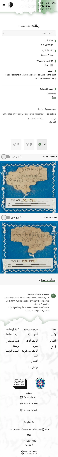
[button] (47, 7)
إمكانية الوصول (29, 422)
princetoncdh (31, 410)
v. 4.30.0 (29, 445)
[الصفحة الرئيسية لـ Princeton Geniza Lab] (38, 383)
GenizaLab (29, 397)
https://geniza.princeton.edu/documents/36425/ (28, 307)
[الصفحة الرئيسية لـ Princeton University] (29, 452)
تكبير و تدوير (16, 156)
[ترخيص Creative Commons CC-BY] (29, 436)
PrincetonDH (31, 403)
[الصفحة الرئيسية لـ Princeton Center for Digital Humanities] (20, 383)
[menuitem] (53, 334)
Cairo (54, 97)
